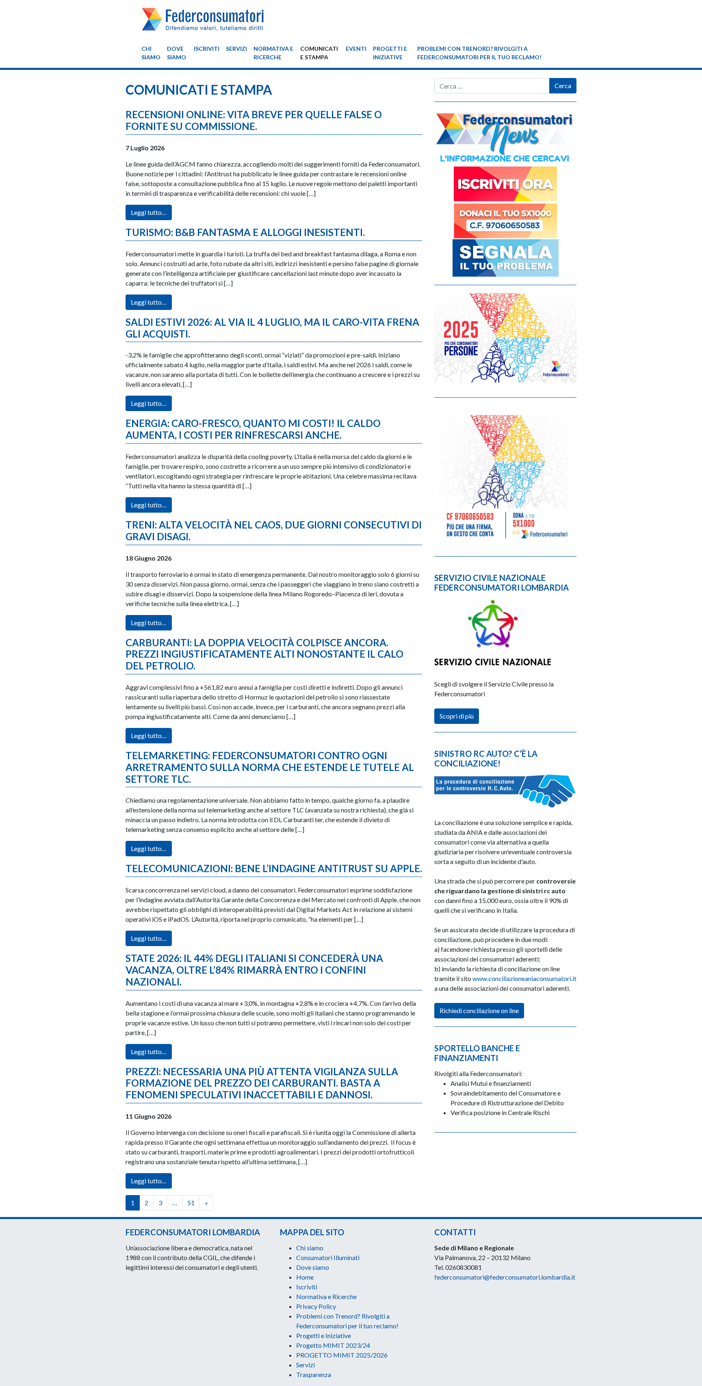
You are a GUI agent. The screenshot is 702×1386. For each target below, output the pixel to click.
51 (191, 1202)
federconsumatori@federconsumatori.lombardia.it (504, 1277)
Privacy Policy (316, 1306)
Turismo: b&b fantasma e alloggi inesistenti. (245, 232)
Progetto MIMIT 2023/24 (333, 1345)
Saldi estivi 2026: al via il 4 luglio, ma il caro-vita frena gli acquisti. (272, 328)
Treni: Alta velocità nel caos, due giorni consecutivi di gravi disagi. (274, 530)
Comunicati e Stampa (319, 53)
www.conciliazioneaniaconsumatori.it (524, 978)
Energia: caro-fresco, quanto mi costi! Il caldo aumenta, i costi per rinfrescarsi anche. (253, 429)
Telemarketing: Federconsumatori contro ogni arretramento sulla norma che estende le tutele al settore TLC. (270, 767)
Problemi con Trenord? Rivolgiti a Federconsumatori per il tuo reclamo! (479, 53)
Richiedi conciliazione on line (479, 1010)
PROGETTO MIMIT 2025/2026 (342, 1355)
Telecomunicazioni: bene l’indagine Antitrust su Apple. (274, 868)
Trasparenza (313, 1374)
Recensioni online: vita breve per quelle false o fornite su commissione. (254, 120)
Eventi (356, 48)
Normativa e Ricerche (273, 53)
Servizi (236, 48)
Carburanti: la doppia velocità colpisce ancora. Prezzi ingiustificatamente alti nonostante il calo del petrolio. (264, 654)
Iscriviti (206, 48)
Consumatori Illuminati (328, 1257)
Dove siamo (176, 53)
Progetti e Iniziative (390, 53)
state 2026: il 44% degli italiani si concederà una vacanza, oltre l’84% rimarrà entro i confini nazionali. (254, 970)
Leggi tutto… (149, 212)
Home (305, 1277)
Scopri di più (457, 716)
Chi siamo (150, 53)
